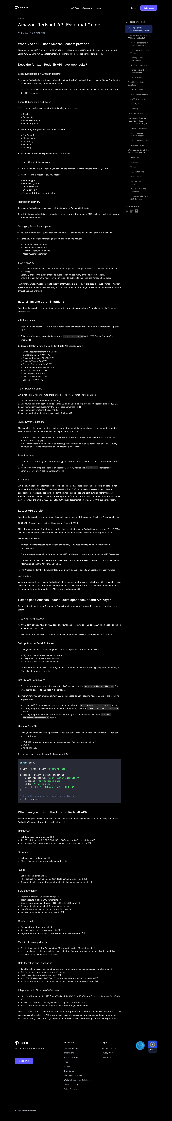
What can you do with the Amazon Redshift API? (138, 151)
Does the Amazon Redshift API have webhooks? (139, 36)
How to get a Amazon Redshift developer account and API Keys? (137, 121)
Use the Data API (137, 145)
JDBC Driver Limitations (140, 99)
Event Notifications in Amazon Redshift (139, 44)
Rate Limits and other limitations (136, 83)
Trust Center (69, 1071)
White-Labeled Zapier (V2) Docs (77, 1080)
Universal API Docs (71, 1048)
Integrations (87, 8)
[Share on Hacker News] (136, 211)
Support (67, 1066)
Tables (133, 167)
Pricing (98, 8)
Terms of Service (109, 1048)
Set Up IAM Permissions (140, 140)
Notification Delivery (138, 65)
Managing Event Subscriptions (137, 71)
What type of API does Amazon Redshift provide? (139, 29)
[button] (134, 8)
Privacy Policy (107, 1053)
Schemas (134, 162)
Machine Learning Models (137, 182)
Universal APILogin (71, 1084)
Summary (134, 109)
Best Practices (136, 77)
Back (22, 19)
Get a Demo (149, 8)
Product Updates (71, 1057)
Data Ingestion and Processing (138, 190)
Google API (106, 1057)
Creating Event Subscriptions (136, 59)
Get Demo (24, 1061)
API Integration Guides (73, 1075)
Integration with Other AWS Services (139, 197)
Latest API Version (135, 113)
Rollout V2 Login (70, 1089)
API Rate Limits (136, 90)
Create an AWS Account (140, 128)
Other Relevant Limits (139, 94)
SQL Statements (137, 172)
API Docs (75, 8)
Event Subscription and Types (140, 51)
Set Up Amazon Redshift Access (137, 134)
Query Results (136, 176)
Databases (134, 157)
